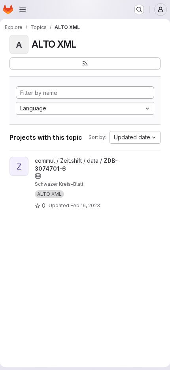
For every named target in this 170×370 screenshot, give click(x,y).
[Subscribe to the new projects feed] (85, 63)
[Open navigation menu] (22, 9)
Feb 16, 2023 (85, 205)
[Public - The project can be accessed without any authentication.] (38, 176)
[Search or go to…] (139, 9)
